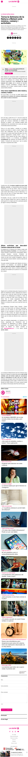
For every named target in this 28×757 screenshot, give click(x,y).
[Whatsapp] (15, 38)
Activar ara (8, 73)
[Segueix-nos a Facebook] (10, 731)
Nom (2, 679)
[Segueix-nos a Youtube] (18, 731)
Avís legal (14, 734)
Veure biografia (8, 392)
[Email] (20, 38)
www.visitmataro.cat (9, 328)
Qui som (14, 739)
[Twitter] (10, 38)
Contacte (14, 741)
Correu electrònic (4, 685)
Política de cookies (14, 738)
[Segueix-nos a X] (12, 731)
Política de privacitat (14, 736)
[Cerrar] (26, 752)
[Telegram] (18, 38)
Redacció (15, 33)
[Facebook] (8, 38)
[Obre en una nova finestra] (8, 749)
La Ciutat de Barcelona (7, 14)
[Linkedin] (13, 38)
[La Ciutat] (14, 2)
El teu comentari (4, 692)
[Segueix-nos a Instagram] (15, 731)
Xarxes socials (14, 743)
